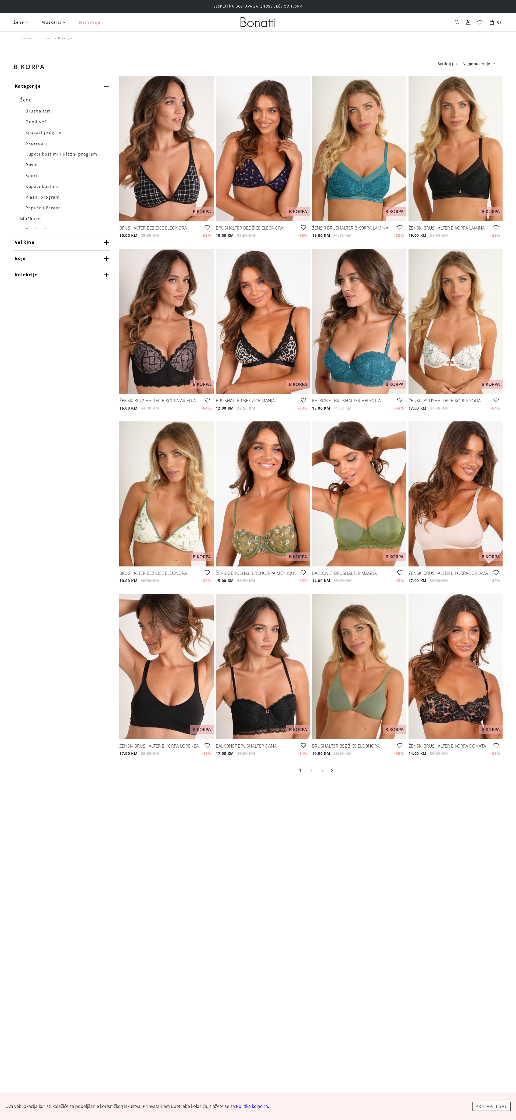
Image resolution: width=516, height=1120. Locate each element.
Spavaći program (44, 132)
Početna (24, 38)
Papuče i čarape (43, 207)
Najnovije (89, 22)
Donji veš (36, 121)
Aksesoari (36, 143)
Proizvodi (45, 38)
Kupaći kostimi (42, 186)
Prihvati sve (491, 1106)
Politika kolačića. (252, 1106)
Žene (18, 22)
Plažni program (43, 197)
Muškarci (51, 22)
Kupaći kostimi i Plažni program (62, 154)
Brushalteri (38, 111)
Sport (32, 175)
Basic (31, 164)
